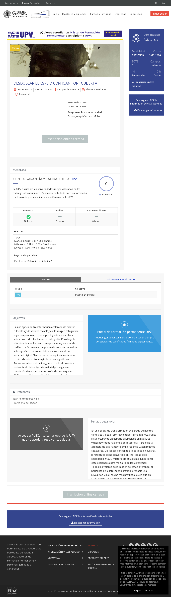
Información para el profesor (65, 545)
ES (156, 3)
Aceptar (137, 590)
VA (163, 3)
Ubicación (93, 551)
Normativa (54, 557)
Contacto (50, 3)
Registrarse (11, 3)
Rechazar (149, 590)
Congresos (136, 13)
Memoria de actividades (61, 564)
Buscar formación (31, 3)
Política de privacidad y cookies (101, 566)
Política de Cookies (156, 566)
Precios (45, 279)
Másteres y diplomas (74, 13)
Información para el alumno (64, 551)
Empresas (120, 13)
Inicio (56, 13)
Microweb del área (98, 557)
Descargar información (150, 110)
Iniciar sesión (159, 13)
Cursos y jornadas (100, 13)
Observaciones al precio (121, 279)
